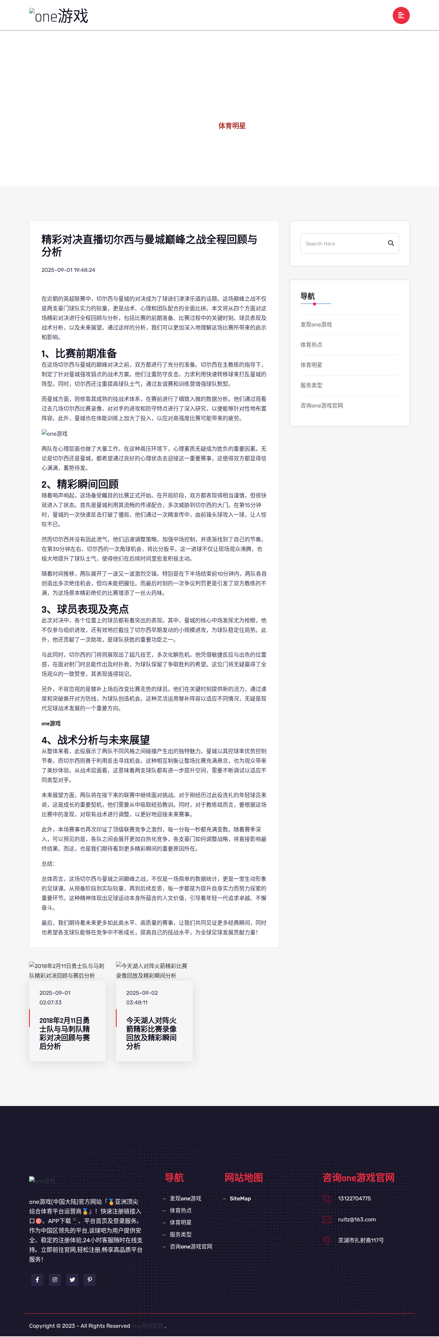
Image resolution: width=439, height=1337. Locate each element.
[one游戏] (58, 17)
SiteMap (240, 1198)
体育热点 (233, 15)
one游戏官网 (147, 1326)
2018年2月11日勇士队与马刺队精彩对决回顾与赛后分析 (64, 1033)
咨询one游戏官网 (349, 15)
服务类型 (303, 15)
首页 (200, 126)
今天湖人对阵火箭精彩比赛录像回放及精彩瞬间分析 (151, 1033)
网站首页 (154, 15)
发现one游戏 (194, 15)
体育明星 (268, 15)
